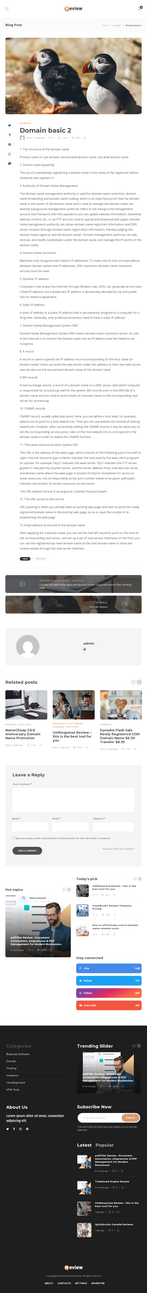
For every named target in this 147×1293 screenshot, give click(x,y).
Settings (81, 1283)
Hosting (78, 580)
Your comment (22, 784)
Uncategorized (15, 1082)
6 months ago (17, 950)
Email (56, 818)
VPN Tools (12, 1089)
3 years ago (18, 745)
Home (105, 25)
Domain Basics (98, 607)
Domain (117, 25)
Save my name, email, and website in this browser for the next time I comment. (63, 838)
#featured (41, 559)
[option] (26, 718)
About (49, 1283)
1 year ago (64, 747)
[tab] (84, 1145)
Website (99, 818)
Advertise (98, 1283)
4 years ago (39, 138)
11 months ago (101, 1187)
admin (30, 138)
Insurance (12, 1075)
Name (16, 818)
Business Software (54, 580)
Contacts (64, 1283)
